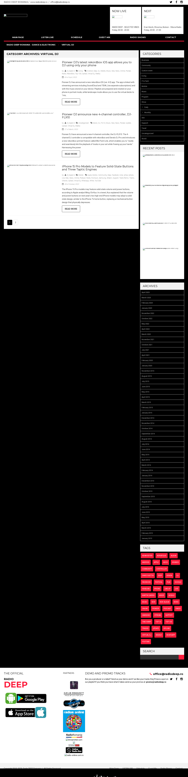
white (92, 181)
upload (84, 74)
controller (161, 569)
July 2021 (145, 350)
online (122, 71)
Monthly (147, 112)
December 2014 (148, 418)
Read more (71, 102)
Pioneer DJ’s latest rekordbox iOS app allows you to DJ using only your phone (97, 64)
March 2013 (146, 528)
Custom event (147, 71)
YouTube (98, 181)
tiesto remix (124, 178)
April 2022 (146, 329)
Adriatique (161, 556)
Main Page (18, 37)
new (113, 71)
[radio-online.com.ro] (74, 755)
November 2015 (148, 371)
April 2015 (146, 397)
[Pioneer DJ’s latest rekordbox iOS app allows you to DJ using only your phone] (161, 185)
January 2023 (147, 308)
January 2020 (147, 366)
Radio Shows (138, 37)
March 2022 (146, 334)
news (117, 71)
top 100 (78, 74)
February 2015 (147, 407)
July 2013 (145, 507)
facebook (176, 2)
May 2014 (145, 455)
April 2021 (146, 355)
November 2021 (148, 339)
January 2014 (147, 476)
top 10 (158, 622)
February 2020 (147, 360)
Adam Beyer (147, 556)
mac (67, 178)
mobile (103, 71)
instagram (181, 2)
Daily (146, 107)
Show (144, 102)
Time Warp (146, 622)
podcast (83, 178)
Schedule (76, 37)
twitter (171, 2)
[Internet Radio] (74, 746)
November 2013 (148, 486)
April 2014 (146, 460)
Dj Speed (70, 71)
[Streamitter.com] (74, 740)
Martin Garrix (148, 595)
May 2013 (145, 517)
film (168, 582)
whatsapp (85, 181)
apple (90, 175)
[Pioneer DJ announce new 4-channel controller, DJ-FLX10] (161, 223)
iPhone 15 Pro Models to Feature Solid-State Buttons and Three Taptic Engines (97, 168)
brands (175, 562)
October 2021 (147, 345)
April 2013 (146, 523)
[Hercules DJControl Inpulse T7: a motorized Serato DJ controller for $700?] (161, 155)
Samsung (102, 178)
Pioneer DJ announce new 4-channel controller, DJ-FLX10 (97, 116)
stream (109, 178)
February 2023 (147, 303)
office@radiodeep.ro (60, 2)
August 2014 (147, 439)
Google (178, 582)
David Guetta (147, 575)
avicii (165, 562)
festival (158, 582)
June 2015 (146, 387)
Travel (144, 128)
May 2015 (145, 392)
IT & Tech (145, 81)
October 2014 (147, 428)
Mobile (80, 175)
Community (146, 65)
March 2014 (146, 465)
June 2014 (146, 449)
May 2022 (145, 324)
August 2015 (147, 376)
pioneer (128, 71)
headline (146, 589)
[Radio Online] (74, 752)
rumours (94, 178)
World (144, 139)
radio (64, 74)
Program (145, 97)
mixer (161, 595)
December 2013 (148, 481)
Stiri (143, 118)
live (63, 178)
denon (95, 123)
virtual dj (91, 74)
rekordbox (70, 74)
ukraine (64, 181)
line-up (167, 589)
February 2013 (147, 533)
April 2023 (146, 292)
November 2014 (148, 423)
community (102, 175)
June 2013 (146, 512)
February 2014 (147, 470)
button (94, 175)
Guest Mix (104, 37)
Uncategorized (83, 123)
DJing (80, 71)
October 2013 (147, 491)
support (115, 178)
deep (95, 71)
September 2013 (148, 496)
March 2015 (146, 402)
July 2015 (145, 381)
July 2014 (145, 444)
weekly (97, 74)
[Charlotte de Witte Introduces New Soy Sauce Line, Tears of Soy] (161, 248)
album (173, 556)
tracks (131, 178)
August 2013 (147, 502)
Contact (170, 37)
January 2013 (147, 538)
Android (90, 71)
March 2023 (146, 298)
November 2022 (148, 313)
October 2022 (147, 318)
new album (164, 602)
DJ (99, 71)
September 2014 (148, 434)
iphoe (126, 175)
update (128, 123)
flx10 (103, 123)
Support (145, 123)
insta (121, 175)
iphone (131, 175)
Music (108, 71)
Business (145, 60)
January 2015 (147, 413)
